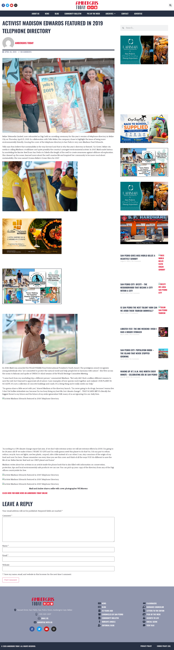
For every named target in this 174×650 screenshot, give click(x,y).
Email (5, 555)
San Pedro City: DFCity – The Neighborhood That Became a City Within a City (136, 287)
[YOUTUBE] (11, 5)
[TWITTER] (7, 5)
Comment (7, 516)
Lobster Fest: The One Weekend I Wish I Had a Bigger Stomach (138, 330)
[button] (170, 5)
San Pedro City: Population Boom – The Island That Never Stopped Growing (137, 353)
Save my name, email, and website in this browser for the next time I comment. (37, 574)
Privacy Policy (146, 646)
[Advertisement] (58, 421)
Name (5, 546)
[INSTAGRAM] (15, 5)
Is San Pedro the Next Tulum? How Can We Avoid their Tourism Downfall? (138, 309)
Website (5, 565)
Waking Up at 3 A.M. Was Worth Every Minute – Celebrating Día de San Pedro (138, 373)
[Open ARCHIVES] (115, 13)
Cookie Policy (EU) (163, 646)
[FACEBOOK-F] (3, 5)
